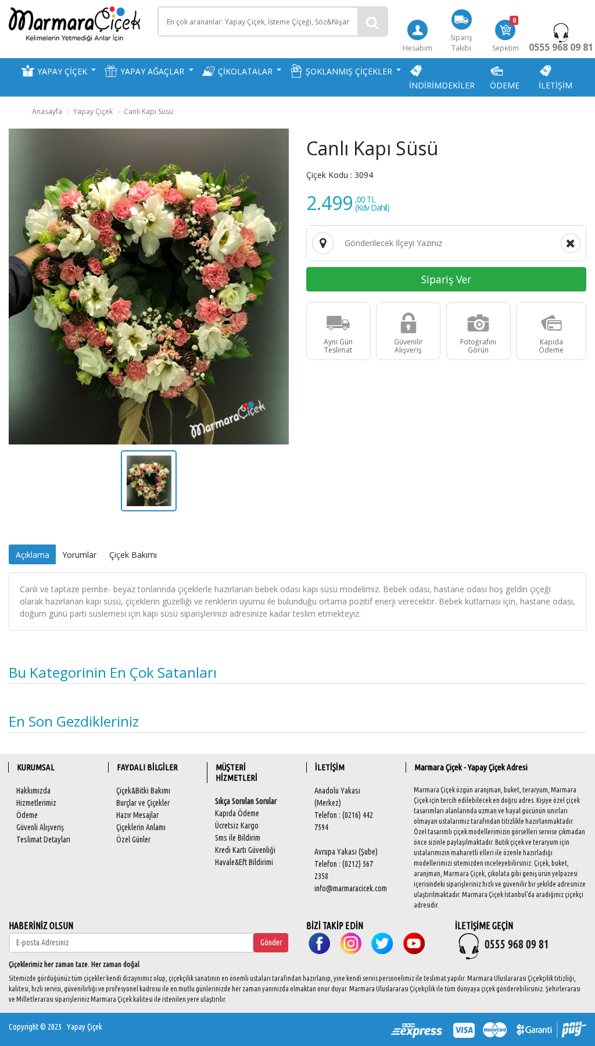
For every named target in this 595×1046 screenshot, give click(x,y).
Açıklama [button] (32, 554)
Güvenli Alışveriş (40, 827)
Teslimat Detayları (43, 839)
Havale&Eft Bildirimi (244, 862)
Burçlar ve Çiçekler (143, 802)
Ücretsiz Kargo (237, 825)
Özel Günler (133, 839)
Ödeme (27, 815)
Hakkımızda (33, 790)
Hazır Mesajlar (137, 815)
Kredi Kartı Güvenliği (245, 850)
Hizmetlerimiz (36, 802)
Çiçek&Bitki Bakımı (143, 790)
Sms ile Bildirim (237, 837)
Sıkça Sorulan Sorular (246, 801)
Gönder (271, 942)
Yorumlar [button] (79, 554)
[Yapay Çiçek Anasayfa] (74, 23)
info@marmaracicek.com (350, 888)
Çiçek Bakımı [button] (133, 554)
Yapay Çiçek (84, 1026)
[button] (58, 71)
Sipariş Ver (446, 279)
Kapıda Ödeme (237, 813)
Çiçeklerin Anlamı (141, 827)
